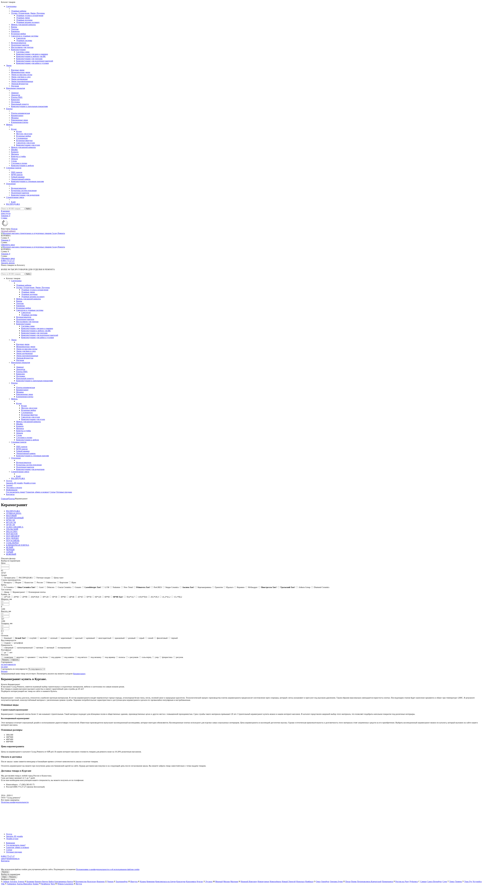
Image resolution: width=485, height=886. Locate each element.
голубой (33, 638)
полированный (64, 648)
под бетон (43, 657)
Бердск (45, 881)
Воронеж (101, 881)
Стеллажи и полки (19, 163)
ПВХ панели (16, 172)
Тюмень (458, 881)
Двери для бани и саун (21, 77)
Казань (143, 881)
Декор (6, 592)
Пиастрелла (269, 587)
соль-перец (146, 657)
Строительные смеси (15, 197)
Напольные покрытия (15, 88)
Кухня (13, 129)
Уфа (3, 884)
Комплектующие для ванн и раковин (32, 54)
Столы (14, 161)
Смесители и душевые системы (24, 36)
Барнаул (38, 881)
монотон (20, 657)
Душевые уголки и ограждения (29, 15)
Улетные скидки (43, 578)
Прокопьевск (387, 881)
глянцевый (8, 648)
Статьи (53, 492)
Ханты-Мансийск (24, 884)
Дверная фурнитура (19, 84)
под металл (82, 657)
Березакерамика (204, 587)
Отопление (11, 184)
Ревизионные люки (19, 120)
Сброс (4, 877)
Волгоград (91, 881)
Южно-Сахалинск (65, 884)
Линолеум (15, 95)
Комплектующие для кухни (28, 145)
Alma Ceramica (26, 587)
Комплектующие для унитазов (29, 59)
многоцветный (104, 638)
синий (150, 638)
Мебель (9, 125)
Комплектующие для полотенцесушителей (34, 61)
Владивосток (81, 881)
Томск (452, 881)
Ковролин (15, 100)
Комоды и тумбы (18, 156)
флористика (167, 657)
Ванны (14, 27)
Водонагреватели (18, 43)
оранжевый (120, 638)
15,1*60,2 (178, 597)
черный (174, 638)
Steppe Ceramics (172, 587)
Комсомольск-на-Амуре (165, 881)
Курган (14, 229)
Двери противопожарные (22, 81)
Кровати (14, 152)
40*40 (71, 597)
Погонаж (15, 86)
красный (79, 638)
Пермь (354, 881)
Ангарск (13, 881)
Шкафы (14, 150)
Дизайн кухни (29, 483)
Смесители (21, 38)
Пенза (347, 881)
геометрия (8, 657)
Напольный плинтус (20, 104)
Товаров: (5, 240)
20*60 (16, 597)
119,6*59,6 (142, 597)
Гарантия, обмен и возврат (37, 492)
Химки (36, 884)
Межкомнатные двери (20, 72)
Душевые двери (23, 18)
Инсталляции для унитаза (22, 47)
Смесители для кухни (25, 143)
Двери (8, 65)
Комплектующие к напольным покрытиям (29, 106)
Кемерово (151, 881)
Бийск (51, 881)
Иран (73, 582)
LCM (107, 587)
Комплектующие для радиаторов (25, 195)
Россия (40, 582)
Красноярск (191, 881)
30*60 (63, 597)
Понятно (5, 872)
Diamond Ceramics (321, 587)
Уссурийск (477, 881)
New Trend (128, 587)
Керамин (241, 587)
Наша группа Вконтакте (11, 804)
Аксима (188, 587)
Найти (28, 209)
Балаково (30, 881)
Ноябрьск (309, 881)
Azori (41, 587)
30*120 (45, 597)
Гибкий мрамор (18, 177)
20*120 (7, 597)
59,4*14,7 (131, 597)
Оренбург (325, 881)
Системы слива (22, 52)
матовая (39, 648)
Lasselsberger (93, 587)
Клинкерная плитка (19, 122)
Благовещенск (60, 881)
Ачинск (21, 881)
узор (157, 657)
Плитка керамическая (20, 113)
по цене (4, 667)
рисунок (179, 657)
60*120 (98, 597)
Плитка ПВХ (16, 97)
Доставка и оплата (14, 487)
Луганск (208, 881)
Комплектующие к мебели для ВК (31, 56)
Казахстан (29, 582)
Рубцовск (414, 881)
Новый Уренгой (289, 881)
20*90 (24, 597)
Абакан (6, 881)
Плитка (9, 109)
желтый (43, 638)
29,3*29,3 (155, 597)
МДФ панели (17, 175)
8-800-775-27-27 (8, 261)
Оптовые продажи (64, 492)
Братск (70, 881)
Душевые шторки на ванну (28, 22)
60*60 (107, 597)
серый (141, 638)
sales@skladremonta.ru (10, 858)
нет (10, 652)
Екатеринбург (122, 881)
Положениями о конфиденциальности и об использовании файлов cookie (107, 869)
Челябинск (45, 884)
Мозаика (15, 118)
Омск (318, 881)
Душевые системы (24, 40)
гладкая (7, 643)
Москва (226, 881)
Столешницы (22, 138)
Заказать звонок (8, 263)
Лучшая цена (9, 578)
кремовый (90, 638)
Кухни (19, 131)
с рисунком (133, 657)
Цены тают (58, 578)
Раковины (15, 31)
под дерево (56, 657)
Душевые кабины (18, 11)
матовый (50, 648)
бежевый (8, 638)
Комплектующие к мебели (22, 165)
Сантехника (11, 6)
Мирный (219, 881)
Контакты (10, 494)
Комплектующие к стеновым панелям (27, 181)
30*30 (54, 597)
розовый (132, 638)
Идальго (229, 587)
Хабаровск (11, 884)
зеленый (53, 638)
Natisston (116, 587)
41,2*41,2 (166, 597)
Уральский (287, 587)
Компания (10, 843)
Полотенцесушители (20, 45)
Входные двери (17, 70)
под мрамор (110, 657)
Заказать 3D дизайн (14, 483)
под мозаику (96, 657)
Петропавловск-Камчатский (369, 881)
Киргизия (64, 582)
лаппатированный (25, 648)
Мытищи (234, 881)
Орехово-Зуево (336, 881)
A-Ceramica (9, 587)
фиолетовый (162, 638)
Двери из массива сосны (21, 74)
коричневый (66, 638)
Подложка (15, 102)
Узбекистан (51, 582)
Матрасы (15, 154)
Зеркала (14, 159)
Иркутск (134, 881)
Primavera (143, 587)
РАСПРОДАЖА (13, 204)
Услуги (9, 481)
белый (20, 638)
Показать (12, 877)
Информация (11, 490)
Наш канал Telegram (9, 809)
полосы (122, 657)
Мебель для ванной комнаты (23, 24)
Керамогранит (17, 115)
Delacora (50, 587)
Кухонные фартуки (24, 140)
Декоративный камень (20, 179)
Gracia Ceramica (64, 587)
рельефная (18, 643)
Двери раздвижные (19, 79)
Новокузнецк (263, 881)
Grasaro (78, 587)
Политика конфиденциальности (15, 802)
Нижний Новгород (249, 881)
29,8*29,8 (35, 597)
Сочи (444, 881)
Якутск (79, 884)
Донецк (110, 881)
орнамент (31, 657)
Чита (53, 884)
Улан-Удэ (468, 881)
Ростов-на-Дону (402, 881)
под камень (69, 657)
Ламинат (15, 93)
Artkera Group (304, 587)
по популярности (8, 664)
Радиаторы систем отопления (24, 190)
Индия (18, 582)
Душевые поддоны (24, 20)
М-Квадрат (253, 587)
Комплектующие (18, 49)
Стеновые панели (13, 168)
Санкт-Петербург (434, 881)
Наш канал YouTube (9, 807)
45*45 (80, 597)
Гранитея (219, 587)
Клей (13, 202)
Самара (423, 881)
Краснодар (181, 881)
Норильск (300, 881)
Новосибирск (275, 881)
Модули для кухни (24, 134)
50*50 (88, 597)
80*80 (118, 597)
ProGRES (158, 587)
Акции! (9, 485)
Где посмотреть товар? (16, 492)
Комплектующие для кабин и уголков (32, 63)
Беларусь (8, 582)
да (5, 652)
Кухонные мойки (18, 34)
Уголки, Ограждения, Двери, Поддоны (28, 13)
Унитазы (15, 29)
